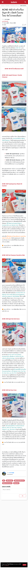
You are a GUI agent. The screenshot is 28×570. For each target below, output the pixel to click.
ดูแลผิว (16, 483)
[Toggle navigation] (2, 2)
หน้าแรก (2, 5)
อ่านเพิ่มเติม (6, 565)
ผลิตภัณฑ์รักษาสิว (20, 480)
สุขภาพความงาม (7, 483)
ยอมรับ (24, 564)
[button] (25, 25)
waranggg (7, 19)
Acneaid (10, 480)
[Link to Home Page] (14, 2)
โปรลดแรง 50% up (15, 5)
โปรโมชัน (7, 5)
